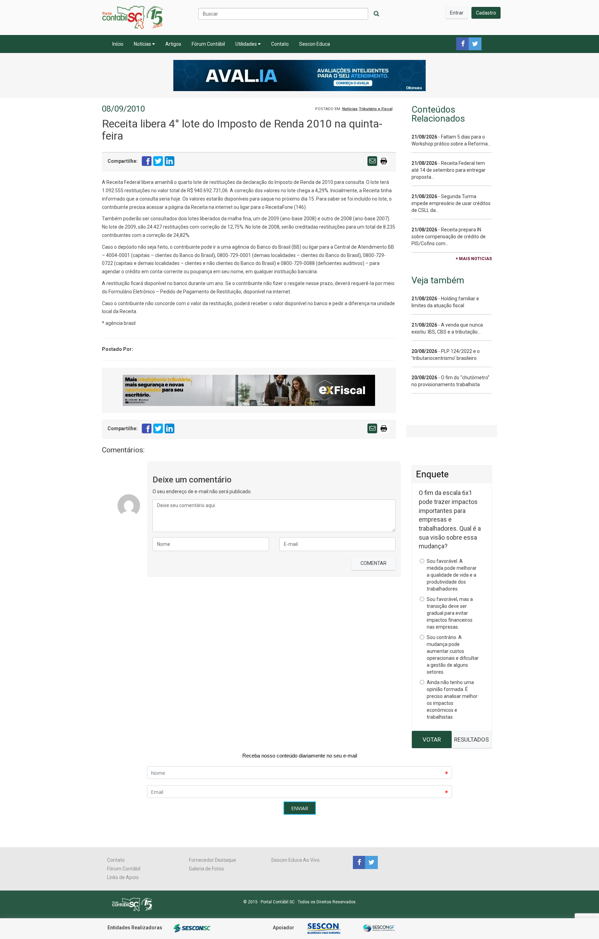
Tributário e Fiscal (375, 109)
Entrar (456, 13)
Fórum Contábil (208, 44)
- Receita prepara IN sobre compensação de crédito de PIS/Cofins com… (448, 236)
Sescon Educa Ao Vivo (295, 860)
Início (117, 44)
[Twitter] (370, 862)
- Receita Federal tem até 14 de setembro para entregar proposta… (448, 170)
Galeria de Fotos (206, 868)
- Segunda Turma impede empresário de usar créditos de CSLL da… (451, 203)
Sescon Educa (314, 44)
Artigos (173, 44)
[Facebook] (359, 862)
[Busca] (376, 14)
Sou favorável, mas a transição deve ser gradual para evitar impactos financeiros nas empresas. (450, 613)
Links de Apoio (123, 877)
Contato (280, 44)
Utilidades (246, 44)
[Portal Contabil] (135, 904)
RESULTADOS (471, 739)
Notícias (143, 44)
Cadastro (486, 13)
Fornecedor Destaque (212, 860)
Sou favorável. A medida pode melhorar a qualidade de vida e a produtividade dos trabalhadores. (452, 575)
